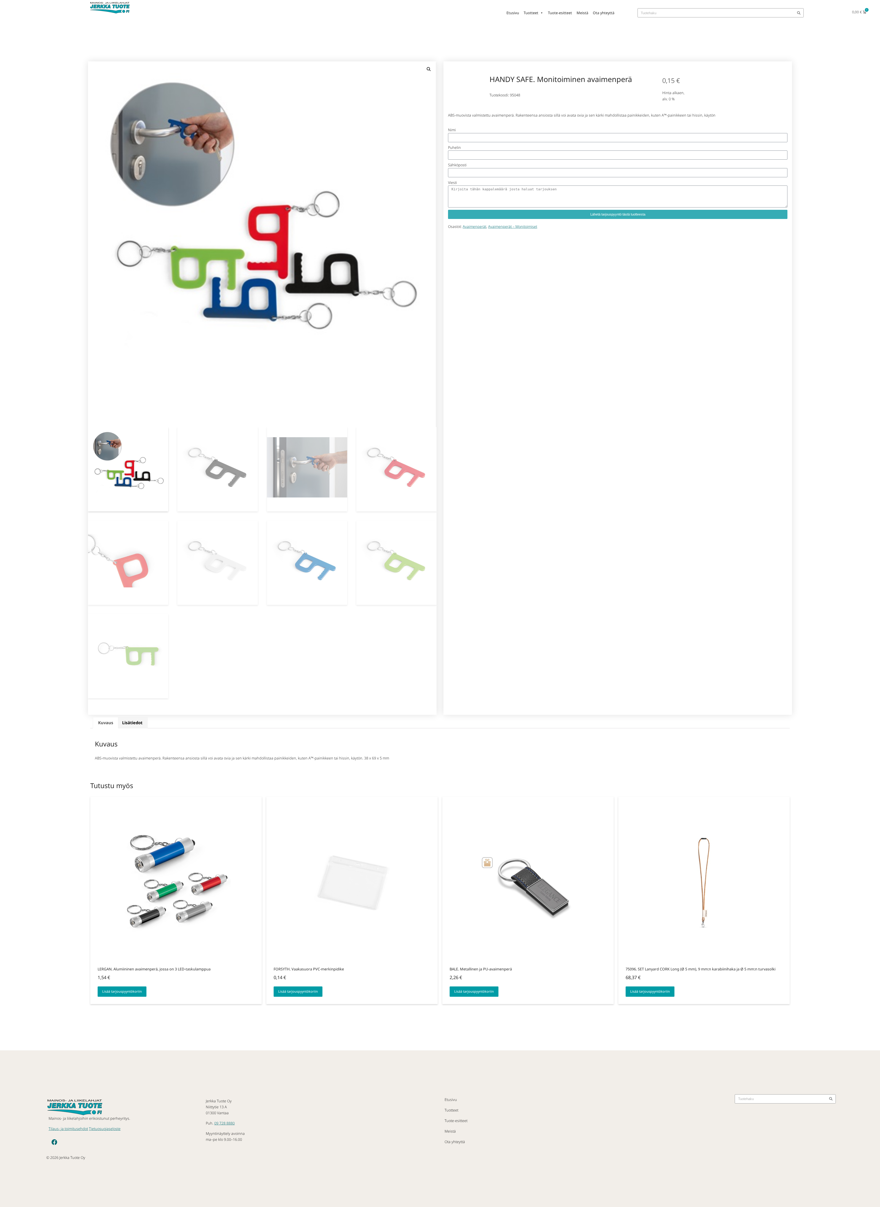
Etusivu (512, 12)
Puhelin (454, 147)
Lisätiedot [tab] (132, 722)
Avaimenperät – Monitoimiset (512, 226)
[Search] (798, 12)
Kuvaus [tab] (105, 722)
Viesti (452, 182)
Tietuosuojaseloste (105, 1128)
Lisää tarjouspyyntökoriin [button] (122, 991)
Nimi (452, 129)
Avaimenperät (474, 226)
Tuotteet (531, 12)
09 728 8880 (224, 1123)
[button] (429, 69)
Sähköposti (457, 164)
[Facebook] (54, 1142)
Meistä (582, 12)
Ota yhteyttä (603, 12)
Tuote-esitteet (560, 12)
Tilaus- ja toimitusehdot (68, 1128)
